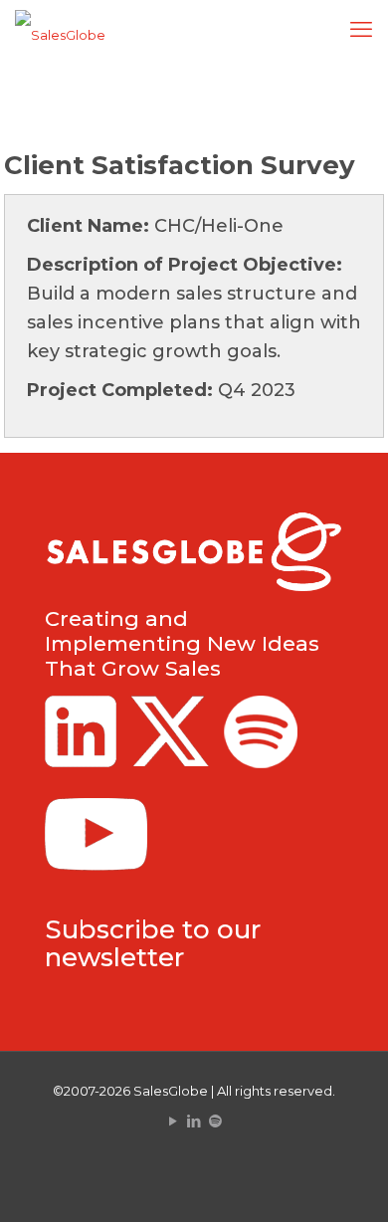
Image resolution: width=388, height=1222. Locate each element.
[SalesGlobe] (60, 35)
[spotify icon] (215, 1121)
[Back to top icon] (347, 1181)
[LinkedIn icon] (194, 1121)
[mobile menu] (361, 30)
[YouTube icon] (173, 1121)
